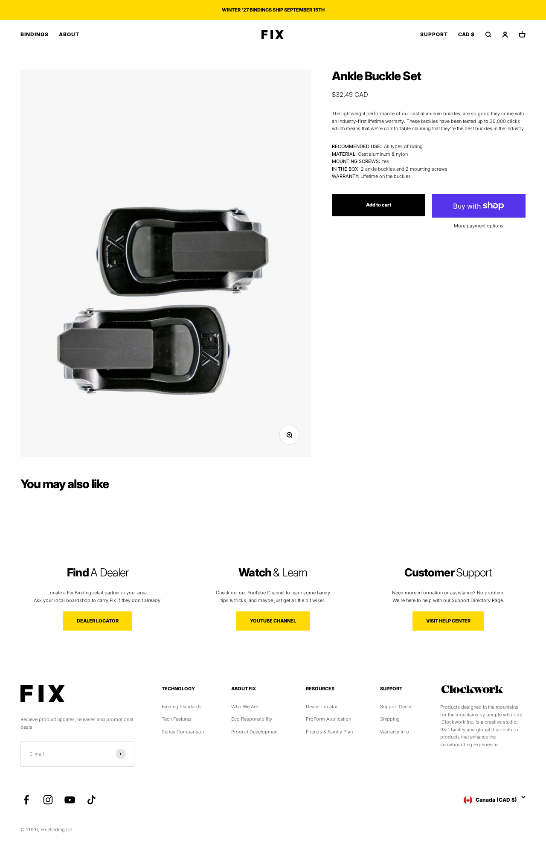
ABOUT (69, 34)
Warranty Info (394, 732)
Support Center (396, 707)
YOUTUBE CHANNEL (273, 621)
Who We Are (244, 707)
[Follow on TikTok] (91, 800)
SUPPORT (434, 34)
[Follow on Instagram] (48, 800)
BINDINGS (34, 34)
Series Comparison (183, 732)
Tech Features (177, 719)
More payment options (478, 225)
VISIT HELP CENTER (448, 621)
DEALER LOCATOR (98, 621)
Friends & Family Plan (329, 732)
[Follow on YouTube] (70, 800)
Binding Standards (182, 707)
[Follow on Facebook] (26, 800)
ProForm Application (328, 719)
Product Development (255, 732)
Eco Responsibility (251, 719)
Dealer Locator (322, 707)
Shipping (390, 719)
